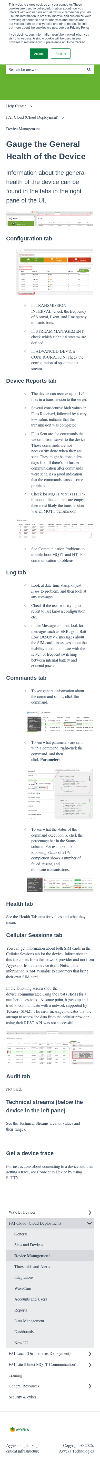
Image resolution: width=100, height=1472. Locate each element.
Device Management (23, 128)
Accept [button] (39, 53)
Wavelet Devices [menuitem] (22, 1212)
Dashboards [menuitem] (24, 1331)
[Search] (89, 69)
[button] (90, 1212)
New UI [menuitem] (21, 1342)
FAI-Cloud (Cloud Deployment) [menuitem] (35, 1223)
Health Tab (28, 916)
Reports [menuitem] (20, 1310)
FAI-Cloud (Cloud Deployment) (32, 117)
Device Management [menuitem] (32, 1255)
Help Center (16, 105)
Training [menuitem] (15, 1375)
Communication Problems (59, 548)
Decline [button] (60, 53)
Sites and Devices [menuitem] (28, 1244)
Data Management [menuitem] (29, 1320)
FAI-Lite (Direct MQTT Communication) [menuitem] (42, 1364)
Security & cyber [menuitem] (22, 1396)
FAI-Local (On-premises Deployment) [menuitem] (40, 1353)
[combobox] (45, 69)
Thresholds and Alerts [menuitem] (32, 1266)
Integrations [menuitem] (23, 1277)
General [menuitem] (20, 1233)
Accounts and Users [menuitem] (30, 1299)
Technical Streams (33, 1123)
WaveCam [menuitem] (22, 1288)
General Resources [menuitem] (24, 1385)
